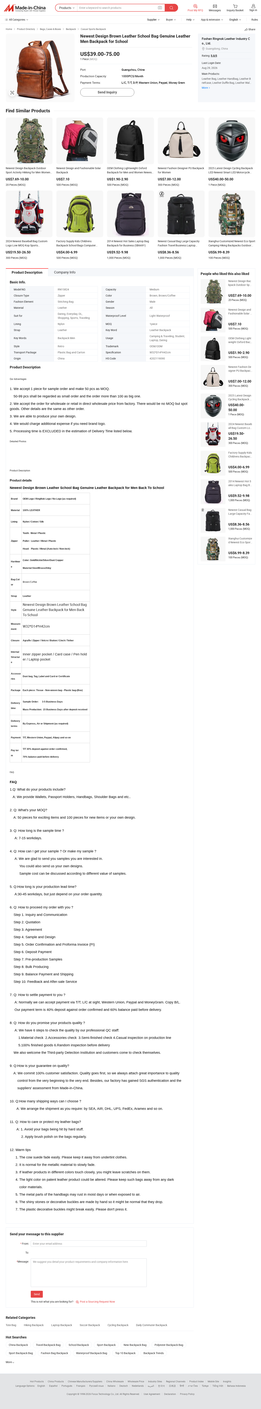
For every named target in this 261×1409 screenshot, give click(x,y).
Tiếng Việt (217, 1385)
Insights (227, 1381)
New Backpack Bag (135, 1345)
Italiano (111, 1385)
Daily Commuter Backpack (151, 1325)
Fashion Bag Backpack (54, 1353)
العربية (151, 1385)
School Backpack (79, 1345)
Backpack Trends (153, 1353)
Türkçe (205, 1385)
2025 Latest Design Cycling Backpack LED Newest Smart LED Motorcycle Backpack (240, 397)
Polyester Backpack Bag (169, 1345)
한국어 (161, 1385)
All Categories (17, 19)
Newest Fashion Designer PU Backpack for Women (240, 369)
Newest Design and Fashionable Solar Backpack (240, 311)
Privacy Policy (187, 1393)
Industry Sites (155, 1381)
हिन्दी (182, 1385)
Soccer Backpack (90, 1325)
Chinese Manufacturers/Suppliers (85, 1381)
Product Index (196, 1381)
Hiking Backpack (34, 1325)
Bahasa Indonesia (236, 1385)
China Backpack (18, 1345)
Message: (22, 1261)
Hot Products (37, 1381)
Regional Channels (175, 1381)
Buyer (169, 19)
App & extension (210, 19)
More (205, 87)
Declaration (170, 1393)
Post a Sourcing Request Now (95, 1301)
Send (37, 1294)
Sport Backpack (106, 1345)
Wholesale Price (136, 1381)
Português (67, 1385)
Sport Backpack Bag (21, 1353)
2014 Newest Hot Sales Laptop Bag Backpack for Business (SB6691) (240, 483)
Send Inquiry (107, 92)
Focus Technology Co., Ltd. (106, 1393)
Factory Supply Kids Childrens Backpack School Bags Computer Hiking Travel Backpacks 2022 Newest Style (240, 454)
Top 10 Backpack (125, 1353)
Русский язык (96, 1385)
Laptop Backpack (61, 1325)
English (41, 1385)
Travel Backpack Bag (48, 1345)
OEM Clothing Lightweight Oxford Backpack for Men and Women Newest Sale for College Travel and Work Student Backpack (240, 340)
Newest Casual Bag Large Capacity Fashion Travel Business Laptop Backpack (239, 512)
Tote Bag (11, 1325)
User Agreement (152, 1393)
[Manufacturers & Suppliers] (24, 8)
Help (189, 19)
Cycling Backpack (118, 1325)
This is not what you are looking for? (52, 1301)
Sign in (253, 10)
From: (24, 1243)
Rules (254, 19)
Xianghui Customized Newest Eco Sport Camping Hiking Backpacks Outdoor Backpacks (240, 540)
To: (27, 1252)
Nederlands (138, 1385)
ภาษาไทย (193, 1385)
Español (53, 1385)
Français (80, 1385)
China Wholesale (115, 1381)
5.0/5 (214, 55)
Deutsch (123, 1385)
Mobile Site (213, 1381)
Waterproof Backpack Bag (91, 1353)
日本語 (172, 1385)
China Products (56, 1381)
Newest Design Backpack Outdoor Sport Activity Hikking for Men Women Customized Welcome (240, 283)
